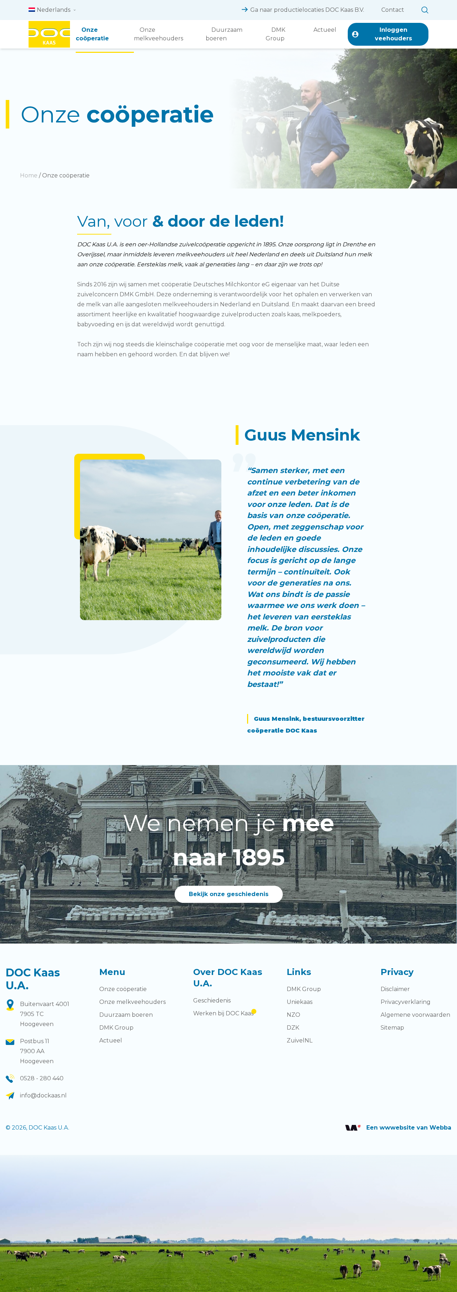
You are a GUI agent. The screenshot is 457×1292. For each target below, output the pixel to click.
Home (28, 175)
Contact (392, 9)
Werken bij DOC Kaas (223, 1013)
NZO (293, 1014)
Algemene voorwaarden (415, 1014)
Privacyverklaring (406, 1002)
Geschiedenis (212, 1000)
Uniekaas (299, 1002)
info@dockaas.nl (43, 1095)
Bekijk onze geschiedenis (228, 894)
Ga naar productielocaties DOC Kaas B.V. (307, 9)
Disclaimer (395, 989)
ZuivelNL (299, 1040)
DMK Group (275, 34)
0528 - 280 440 (42, 1078)
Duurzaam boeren (224, 34)
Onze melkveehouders (158, 34)
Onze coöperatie (92, 34)
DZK (293, 1027)
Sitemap (392, 1027)
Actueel (324, 29)
